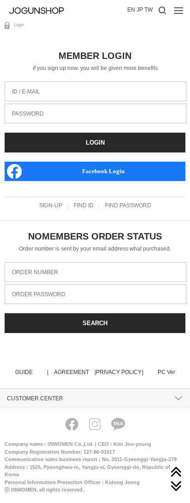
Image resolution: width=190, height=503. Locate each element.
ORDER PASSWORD (35, 287)
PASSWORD (24, 107)
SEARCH (95, 323)
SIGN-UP (50, 205)
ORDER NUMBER (31, 265)
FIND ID (84, 205)
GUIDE (31, 372)
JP (140, 9)
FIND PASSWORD (128, 205)
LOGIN (95, 142)
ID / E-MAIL (22, 85)
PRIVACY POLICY (119, 372)
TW (148, 9)
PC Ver (166, 372)
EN (131, 9)
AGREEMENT (74, 372)
